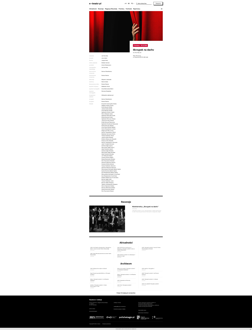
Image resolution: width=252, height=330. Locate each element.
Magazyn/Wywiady (111, 9)
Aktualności (93, 9)
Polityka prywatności (106, 323)
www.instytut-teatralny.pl (143, 312)
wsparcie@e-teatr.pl (142, 310)
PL (132, 3)
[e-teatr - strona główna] (95, 4)
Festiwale (129, 9)
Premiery (121, 9)
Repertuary (136, 9)
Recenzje (101, 9)
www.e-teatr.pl (92, 308)
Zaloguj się (158, 3)
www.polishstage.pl (93, 311)
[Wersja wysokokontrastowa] (129, 3)
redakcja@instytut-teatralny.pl (120, 306)
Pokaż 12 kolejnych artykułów (126, 293)
